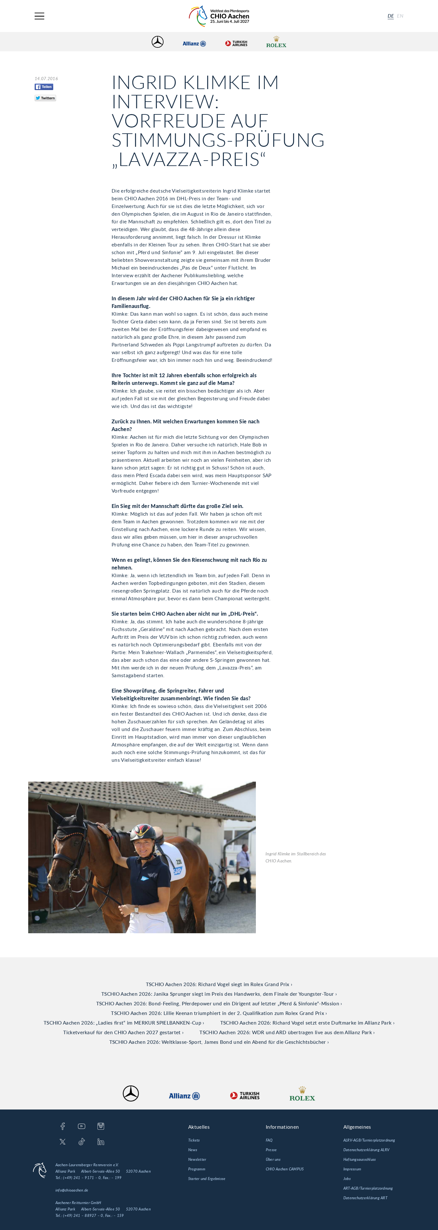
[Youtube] (81, 1126)
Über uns (273, 1159)
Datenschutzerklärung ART (365, 1198)
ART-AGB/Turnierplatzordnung (368, 1188)
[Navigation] (39, 16)
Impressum (352, 1169)
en (400, 16)
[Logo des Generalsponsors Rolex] (276, 42)
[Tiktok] (81, 1142)
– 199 (116, 1178)
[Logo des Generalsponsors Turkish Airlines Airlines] (236, 42)
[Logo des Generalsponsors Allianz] (194, 42)
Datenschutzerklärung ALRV (366, 1150)
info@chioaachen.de (71, 1190)
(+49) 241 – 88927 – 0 (83, 1216)
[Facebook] (62, 1126)
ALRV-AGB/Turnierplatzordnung (369, 1140)
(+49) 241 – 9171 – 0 (82, 1178)
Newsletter (197, 1159)
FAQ (269, 1140)
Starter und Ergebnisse (206, 1179)
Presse (271, 1150)
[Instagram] (101, 1126)
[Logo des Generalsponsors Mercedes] (158, 42)
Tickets (194, 1140)
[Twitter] (62, 1142)
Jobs (347, 1179)
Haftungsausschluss (359, 1159)
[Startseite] (219, 16)
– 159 (119, 1216)
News (192, 1150)
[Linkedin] (101, 1142)
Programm (196, 1169)
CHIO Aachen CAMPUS (285, 1169)
